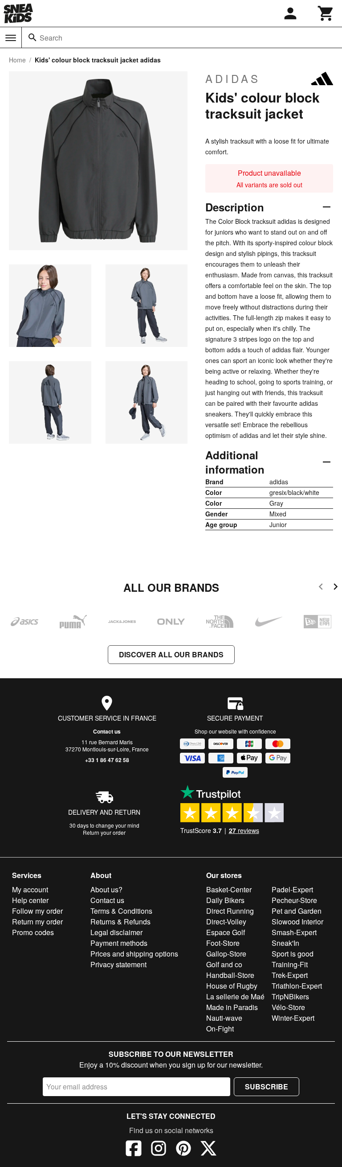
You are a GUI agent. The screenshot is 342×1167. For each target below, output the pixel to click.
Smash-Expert (294, 932)
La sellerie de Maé (235, 996)
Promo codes (33, 932)
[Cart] (326, 13)
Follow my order (37, 911)
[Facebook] (133, 1149)
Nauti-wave (224, 1018)
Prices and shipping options (134, 953)
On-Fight (220, 1028)
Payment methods (118, 943)
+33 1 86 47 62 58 (107, 760)
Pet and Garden (297, 911)
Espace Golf (225, 932)
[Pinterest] (183, 1149)
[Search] (32, 37)
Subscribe (266, 1086)
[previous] (320, 588)
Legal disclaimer (116, 932)
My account (30, 889)
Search (51, 38)
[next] (335, 588)
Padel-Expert (292, 889)
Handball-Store (230, 975)
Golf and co (224, 964)
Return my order (37, 921)
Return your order (104, 832)
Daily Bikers (225, 900)
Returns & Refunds (120, 921)
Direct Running (230, 911)
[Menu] (10, 38)
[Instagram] (158, 1149)
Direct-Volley (226, 921)
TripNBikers (290, 996)
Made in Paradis (232, 1007)
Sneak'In (285, 943)
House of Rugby (231, 986)
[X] (208, 1149)
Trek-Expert (290, 975)
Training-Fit (290, 964)
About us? (106, 889)
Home (17, 59)
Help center (30, 900)
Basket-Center (229, 889)
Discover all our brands (171, 654)
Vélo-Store (288, 1007)
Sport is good (293, 953)
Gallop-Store (226, 953)
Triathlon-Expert (297, 986)
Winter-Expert (293, 1018)
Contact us (107, 731)
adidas (233, 78)
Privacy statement (118, 964)
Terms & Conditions (121, 911)
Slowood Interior (297, 921)
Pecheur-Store (294, 900)
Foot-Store (223, 943)
